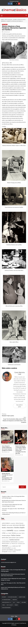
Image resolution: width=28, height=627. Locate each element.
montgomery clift (21, 543)
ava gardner (13, 523)
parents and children (7, 550)
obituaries (23, 602)
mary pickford (21, 541)
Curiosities (4, 468)
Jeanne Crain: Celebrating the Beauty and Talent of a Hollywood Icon (13, 513)
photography (5, 551)
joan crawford (19, 537)
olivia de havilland (6, 548)
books (4, 527)
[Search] (26, 15)
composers (16, 530)
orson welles (13, 548)
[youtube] (19, 3)
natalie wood (15, 546)
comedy (10, 530)
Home (12, 616)
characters (10, 527)
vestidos (14, 551)
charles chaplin (19, 527)
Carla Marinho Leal (6, 31)
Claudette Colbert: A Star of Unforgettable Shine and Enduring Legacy (13, 497)
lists (14, 602)
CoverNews (22, 623)
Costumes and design (6, 441)
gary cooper (18, 533)
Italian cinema (15, 535)
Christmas (4, 530)
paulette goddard (17, 549)
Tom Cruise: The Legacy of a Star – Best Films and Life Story (13, 509)
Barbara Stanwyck (19, 523)
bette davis (16, 525)
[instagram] (11, 3)
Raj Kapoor (10, 551)
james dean (5, 537)
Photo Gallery (4, 24)
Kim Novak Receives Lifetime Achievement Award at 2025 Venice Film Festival (14, 501)
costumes (22, 530)
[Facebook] (9, 3)
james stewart (12, 537)
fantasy (14, 533)
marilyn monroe (14, 540)
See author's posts (19, 405)
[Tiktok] (16, 3)
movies (18, 602)
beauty (4, 525)
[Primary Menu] (2, 15)
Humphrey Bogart (6, 535)
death (7, 533)
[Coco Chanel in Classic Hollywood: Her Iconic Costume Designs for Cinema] (7, 437)
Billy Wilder (22, 525)
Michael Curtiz (14, 543)
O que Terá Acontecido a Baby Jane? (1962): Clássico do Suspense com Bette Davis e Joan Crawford (14, 420)
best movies (9, 525)
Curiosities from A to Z (6, 602)
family (9, 533)
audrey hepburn (6, 523)
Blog (16, 616)
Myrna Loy (10, 546)
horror (23, 533)
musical (5, 546)
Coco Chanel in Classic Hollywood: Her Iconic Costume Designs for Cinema (12, 505)
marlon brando (14, 541)
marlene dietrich (6, 541)
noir (19, 546)
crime (3, 533)
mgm (10, 543)
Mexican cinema (5, 543)
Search (22, 487)
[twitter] (14, 3)
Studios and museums (6, 607)
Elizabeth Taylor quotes (8, 414)
